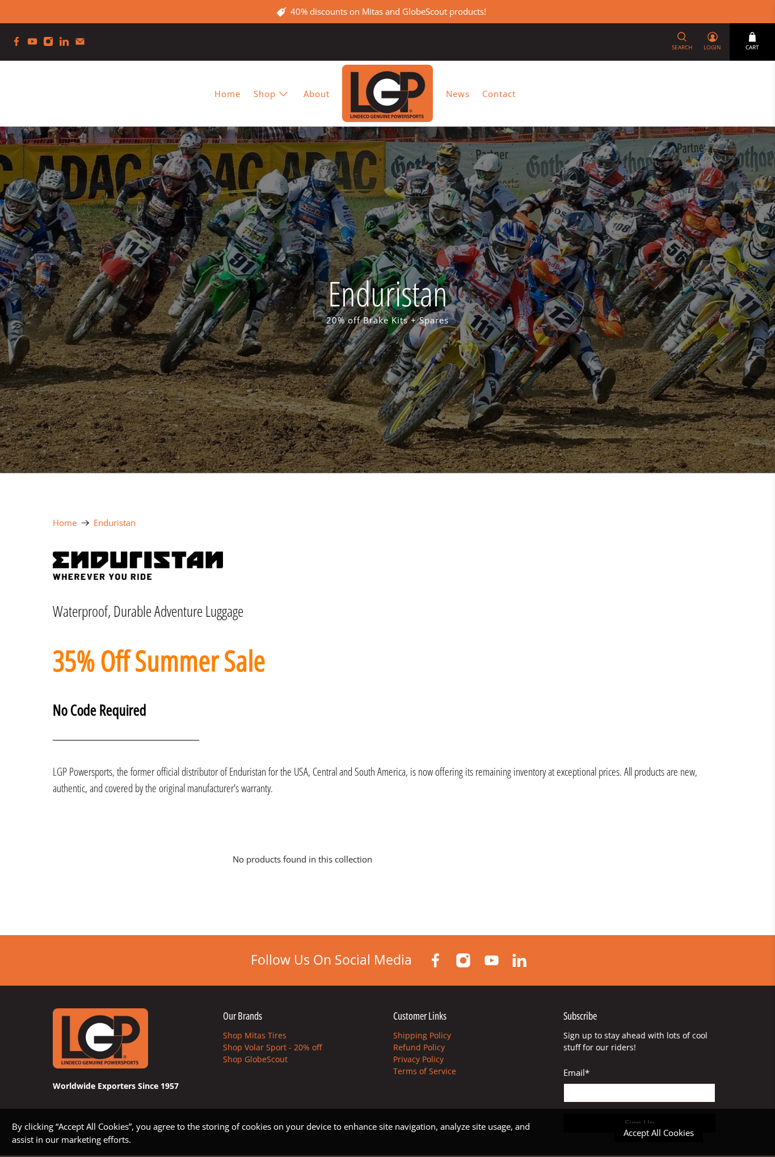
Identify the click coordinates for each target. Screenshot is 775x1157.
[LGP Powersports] (387, 93)
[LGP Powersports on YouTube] (35, 43)
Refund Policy (419, 1047)
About (317, 93)
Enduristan (115, 523)
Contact (499, 93)
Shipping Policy (422, 1035)
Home (227, 93)
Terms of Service (424, 1071)
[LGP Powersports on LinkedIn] (67, 43)
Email (576, 1072)
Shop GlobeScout (255, 1059)
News (458, 93)
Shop (265, 93)
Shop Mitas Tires (255, 1035)
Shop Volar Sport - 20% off (272, 1047)
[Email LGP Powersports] (83, 43)
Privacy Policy (418, 1059)
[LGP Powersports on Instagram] (51, 43)
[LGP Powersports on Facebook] (19, 43)
